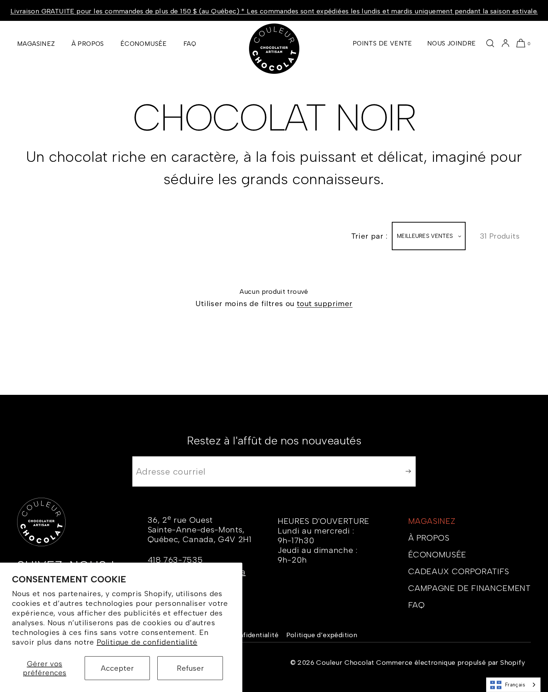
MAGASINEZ (36, 43)
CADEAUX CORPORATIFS (459, 571)
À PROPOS (88, 43)
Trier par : (369, 236)
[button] (490, 43)
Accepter (117, 668)
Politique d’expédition (321, 635)
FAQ (189, 43)
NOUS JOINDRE (451, 43)
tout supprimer (325, 303)
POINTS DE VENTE (382, 43)
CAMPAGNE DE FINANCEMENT (469, 588)
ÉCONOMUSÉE (143, 43)
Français (515, 685)
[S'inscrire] (406, 471)
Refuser (190, 668)
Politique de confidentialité (147, 642)
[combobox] (513, 684)
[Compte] (505, 43)
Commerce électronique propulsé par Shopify (450, 662)
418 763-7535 (175, 560)
